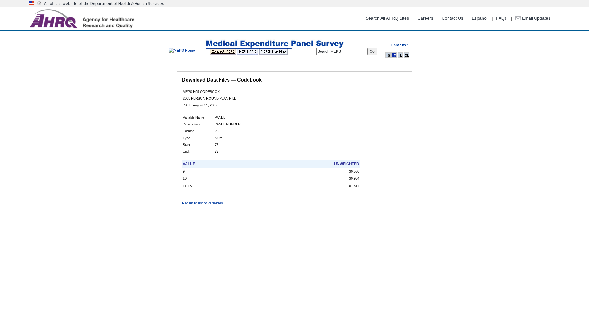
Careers (425, 18)
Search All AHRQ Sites (387, 18)
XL (407, 55)
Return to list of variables (202, 203)
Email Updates (535, 18)
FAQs (501, 18)
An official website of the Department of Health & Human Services (104, 3)
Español (479, 18)
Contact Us (452, 18)
